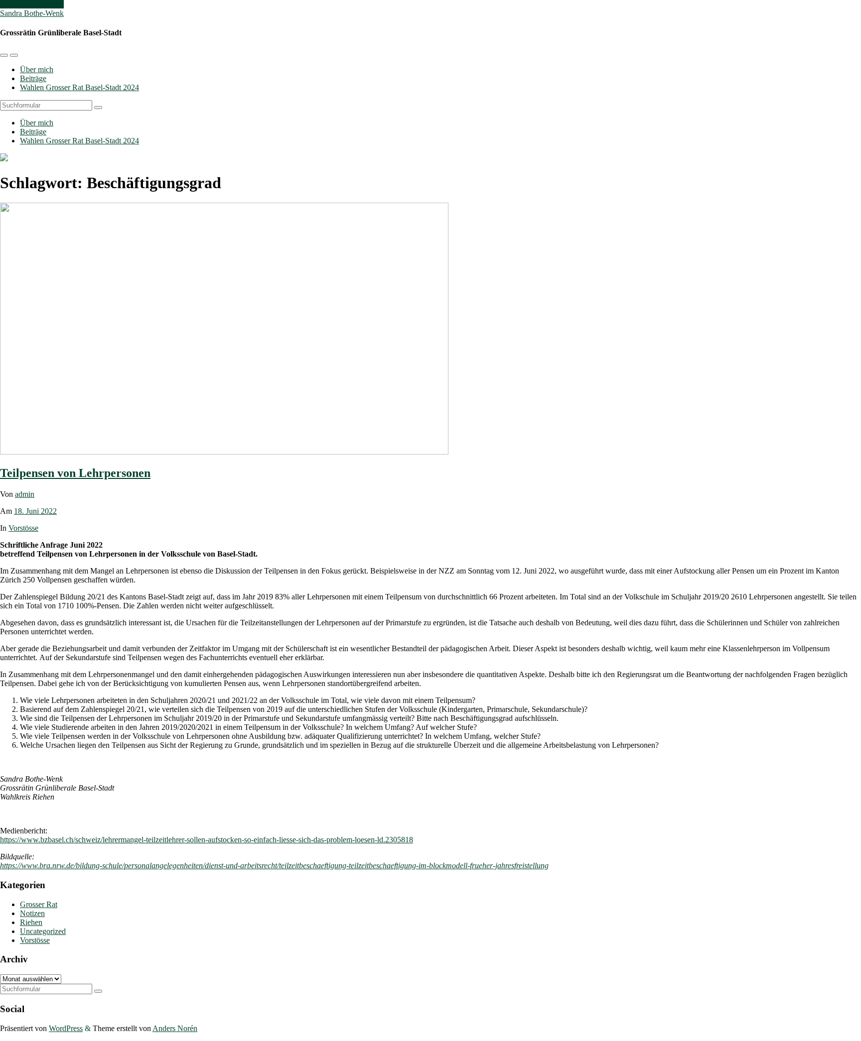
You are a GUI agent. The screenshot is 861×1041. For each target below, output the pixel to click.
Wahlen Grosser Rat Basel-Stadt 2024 (79, 87)
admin (24, 494)
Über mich (36, 69)
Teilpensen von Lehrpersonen (75, 472)
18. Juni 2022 (35, 511)
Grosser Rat (38, 904)
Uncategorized (43, 931)
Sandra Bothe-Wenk (32, 13)
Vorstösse (23, 528)
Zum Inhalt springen (32, 4)
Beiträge (33, 78)
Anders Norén (174, 1028)
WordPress (66, 1028)
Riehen (31, 922)
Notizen (32, 913)
